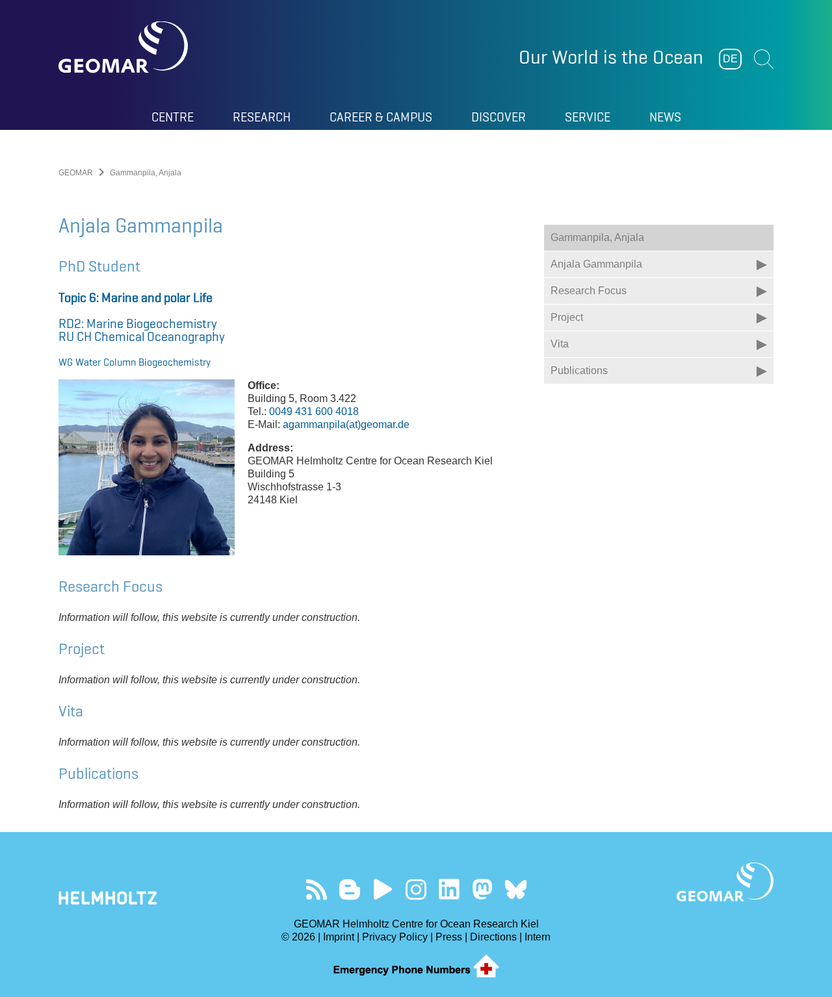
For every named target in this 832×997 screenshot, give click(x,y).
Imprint (338, 936)
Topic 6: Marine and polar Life (135, 297)
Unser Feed (317, 889)
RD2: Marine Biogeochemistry (137, 323)
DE (730, 58)
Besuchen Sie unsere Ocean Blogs (350, 889)
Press (449, 936)
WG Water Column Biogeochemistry (134, 362)
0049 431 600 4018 (314, 411)
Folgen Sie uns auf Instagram (416, 889)
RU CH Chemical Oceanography (141, 336)
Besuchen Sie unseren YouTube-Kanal (383, 889)
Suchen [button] (764, 59)
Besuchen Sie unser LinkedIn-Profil (449, 889)
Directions (493, 936)
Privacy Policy (395, 936)
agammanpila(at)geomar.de (346, 424)
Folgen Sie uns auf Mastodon (482, 889)
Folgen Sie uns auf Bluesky (515, 889)
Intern (538, 936)
